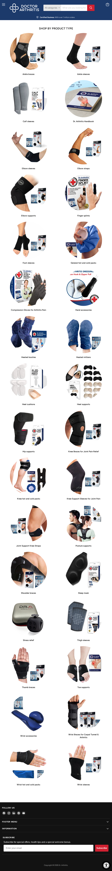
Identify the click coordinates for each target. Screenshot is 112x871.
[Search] (91, 8)
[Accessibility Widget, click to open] (106, 865)
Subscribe (101, 848)
